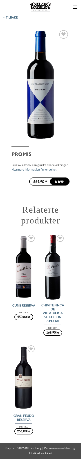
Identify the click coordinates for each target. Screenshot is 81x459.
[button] (75, 7)
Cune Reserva (23, 305)
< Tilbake (10, 17)
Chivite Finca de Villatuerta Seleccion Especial (52, 313)
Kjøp (59, 181)
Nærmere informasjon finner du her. (34, 169)
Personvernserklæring (59, 448)
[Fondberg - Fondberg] (41, 7)
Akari (48, 453)
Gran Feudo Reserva (24, 417)
